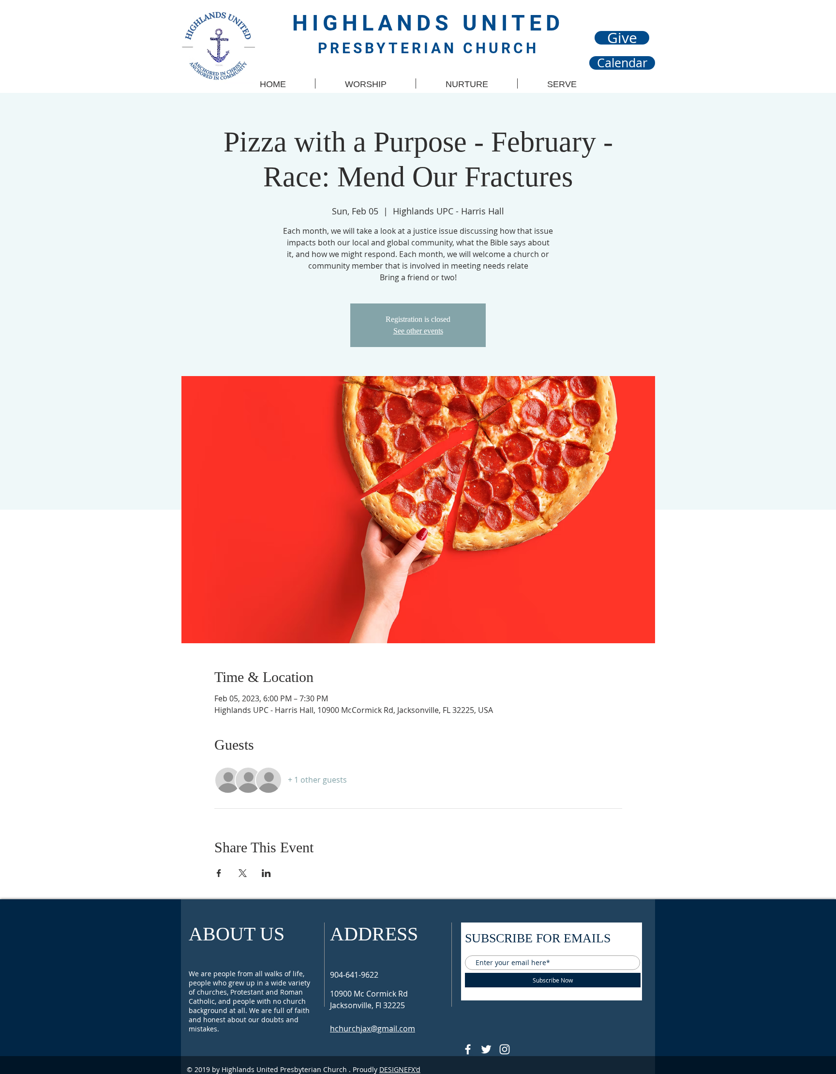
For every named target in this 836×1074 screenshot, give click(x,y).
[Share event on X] (242, 873)
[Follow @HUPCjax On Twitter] (486, 1049)
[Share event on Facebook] (219, 873)
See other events (418, 331)
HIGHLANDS (377, 23)
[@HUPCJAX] (468, 1049)
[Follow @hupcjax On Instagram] (504, 1049)
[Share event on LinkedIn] (266, 873)
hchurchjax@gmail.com (372, 1028)
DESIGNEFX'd (399, 1069)
